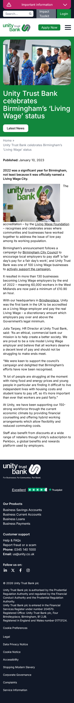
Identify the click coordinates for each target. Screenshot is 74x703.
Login (64, 14)
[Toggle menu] (68, 27)
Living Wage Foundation (52, 224)
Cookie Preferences (15, 627)
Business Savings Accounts (22, 510)
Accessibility (11, 659)
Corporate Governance (17, 674)
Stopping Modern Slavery (19, 667)
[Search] (30, 14)
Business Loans (14, 519)
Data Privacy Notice (15, 644)
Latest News (15, 128)
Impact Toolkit (44, 14)
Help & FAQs (12, 540)
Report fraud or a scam (19, 545)
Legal (6, 636)
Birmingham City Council (40, 252)
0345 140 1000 (25, 549)
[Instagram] (28, 570)
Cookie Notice (11, 651)
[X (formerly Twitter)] (13, 570)
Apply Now (49, 27)
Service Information (15, 690)
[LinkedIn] (5, 570)
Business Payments (16, 523)
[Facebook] (20, 570)
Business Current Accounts (22, 514)
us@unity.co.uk (23, 554)
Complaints (10, 682)
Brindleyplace (49, 300)
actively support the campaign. (29, 269)
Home (7, 140)
